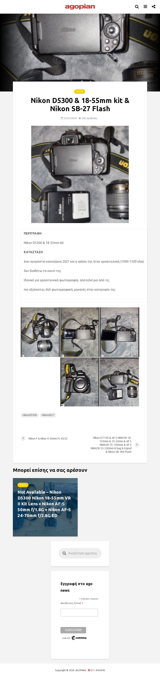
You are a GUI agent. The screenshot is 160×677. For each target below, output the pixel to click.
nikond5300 (30, 415)
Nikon (79, 92)
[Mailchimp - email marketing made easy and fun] (74, 637)
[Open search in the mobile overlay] (80, 553)
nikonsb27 (48, 415)
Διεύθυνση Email (71, 603)
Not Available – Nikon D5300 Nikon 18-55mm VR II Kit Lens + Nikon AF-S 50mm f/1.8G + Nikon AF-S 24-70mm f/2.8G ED (44, 504)
